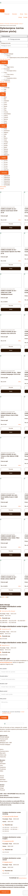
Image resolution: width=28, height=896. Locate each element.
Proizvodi (7, 23)
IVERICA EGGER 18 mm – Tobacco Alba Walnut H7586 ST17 (9, 456)
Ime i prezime (3, 668)
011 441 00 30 (3, 654)
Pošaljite (4, 717)
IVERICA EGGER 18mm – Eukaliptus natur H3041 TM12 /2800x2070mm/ (10, 537)
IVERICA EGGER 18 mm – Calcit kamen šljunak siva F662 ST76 (10, 251)
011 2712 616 (3, 638)
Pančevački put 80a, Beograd (8, 611)
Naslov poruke (4, 691)
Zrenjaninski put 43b (6, 629)
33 (6, 597)
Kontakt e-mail (4, 683)
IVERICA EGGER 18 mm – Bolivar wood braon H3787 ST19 (9, 210)
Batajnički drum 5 (5, 645)
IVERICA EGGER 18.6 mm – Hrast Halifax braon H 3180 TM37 (9, 497)
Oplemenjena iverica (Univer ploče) (8, 207)
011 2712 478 (12, 620)
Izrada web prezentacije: (10, 797)
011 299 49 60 (3, 622)
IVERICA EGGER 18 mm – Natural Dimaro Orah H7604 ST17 (9, 415)
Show (3, 186)
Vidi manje (7, 59)
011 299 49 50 (3, 620)
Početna (2, 23)
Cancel (2, 188)
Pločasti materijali (14, 23)
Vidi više (2, 59)
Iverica (20, 23)
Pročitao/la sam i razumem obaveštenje (13, 712)
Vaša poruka (3, 698)
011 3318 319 (12, 622)
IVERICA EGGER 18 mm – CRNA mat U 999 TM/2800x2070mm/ (9, 292)
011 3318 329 (21, 620)
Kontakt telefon (4, 676)
